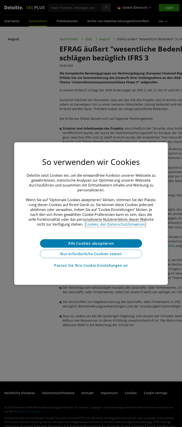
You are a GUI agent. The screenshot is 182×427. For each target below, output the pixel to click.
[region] (91, 213)
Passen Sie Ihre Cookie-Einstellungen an (91, 265)
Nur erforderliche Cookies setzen (91, 253)
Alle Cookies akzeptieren (91, 243)
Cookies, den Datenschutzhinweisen (115, 224)
